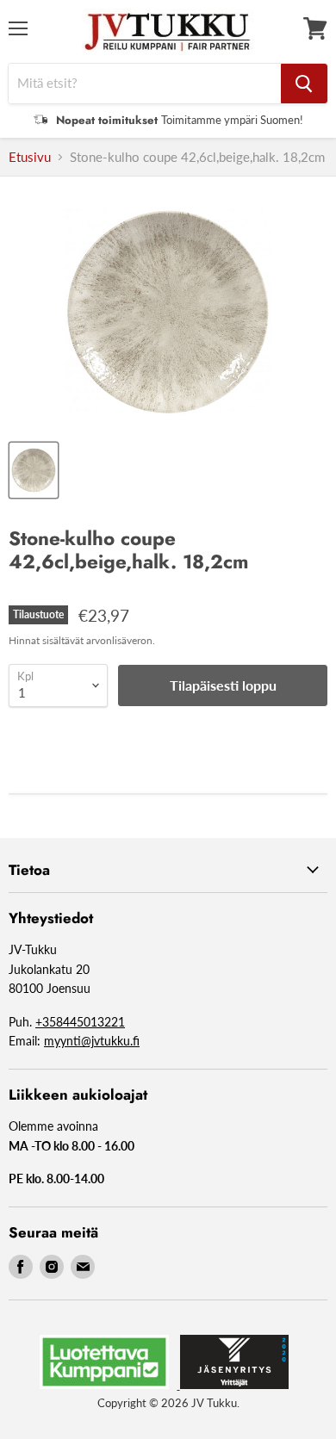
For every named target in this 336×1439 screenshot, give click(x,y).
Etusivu (30, 157)
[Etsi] (304, 83)
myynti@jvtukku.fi (92, 1040)
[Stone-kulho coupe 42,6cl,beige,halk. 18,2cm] (33, 470)
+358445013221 (80, 1021)
